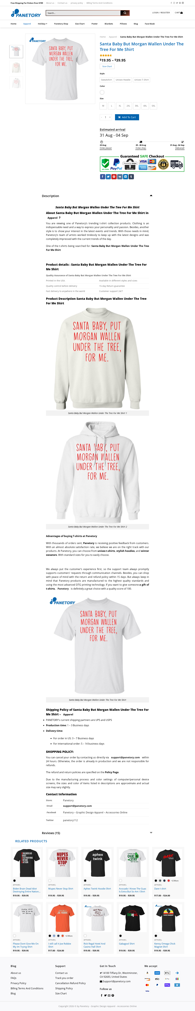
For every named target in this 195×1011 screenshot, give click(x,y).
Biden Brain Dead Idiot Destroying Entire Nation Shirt (26, 890)
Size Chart (80, 23)
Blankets (109, 23)
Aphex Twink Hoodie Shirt (97, 888)
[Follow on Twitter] (177, 3)
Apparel (27, 23)
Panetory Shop (61, 23)
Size (102, 98)
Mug (136, 23)
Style (102, 73)
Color (102, 86)
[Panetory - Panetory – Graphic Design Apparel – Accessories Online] (26, 13)
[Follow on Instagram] (174, 3)
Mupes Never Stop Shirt (60, 888)
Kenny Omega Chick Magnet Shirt (164, 945)
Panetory (68, 800)
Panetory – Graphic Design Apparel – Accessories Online (95, 812)
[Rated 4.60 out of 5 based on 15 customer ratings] (142, 55)
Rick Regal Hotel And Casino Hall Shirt (94, 945)
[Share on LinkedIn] (125, 176)
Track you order (64, 978)
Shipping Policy (64, 988)
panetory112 (70, 820)
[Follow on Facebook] (171, 3)
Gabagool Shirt (127, 943)
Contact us (62, 3)
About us (50, 3)
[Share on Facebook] (102, 176)
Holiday (41, 23)
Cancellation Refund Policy (70, 983)
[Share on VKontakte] (119, 176)
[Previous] (30, 69)
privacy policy (77, 3)
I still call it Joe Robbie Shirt (59, 945)
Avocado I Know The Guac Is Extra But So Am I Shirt (132, 890)
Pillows (123, 23)
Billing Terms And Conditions (99, 3)
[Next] (90, 69)
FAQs (13, 978)
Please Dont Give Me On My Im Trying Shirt (26, 945)
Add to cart (129, 117)
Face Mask (150, 23)
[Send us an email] (109, 995)
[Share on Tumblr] (131, 176)
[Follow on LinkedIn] (183, 3)
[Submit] (125, 13)
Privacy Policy (18, 983)
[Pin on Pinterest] (114, 176)
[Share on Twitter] (108, 176)
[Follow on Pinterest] (180, 3)
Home (13, 23)
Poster (95, 23)
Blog (13, 993)
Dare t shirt (160, 888)
